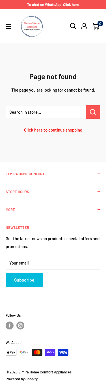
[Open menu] (8, 26)
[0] (95, 26)
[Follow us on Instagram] (20, 325)
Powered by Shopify (22, 379)
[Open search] (73, 26)
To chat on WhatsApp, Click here (53, 4)
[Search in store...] (93, 112)
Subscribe (24, 279)
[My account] (84, 26)
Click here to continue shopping (53, 129)
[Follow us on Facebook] (10, 325)
